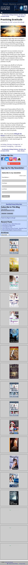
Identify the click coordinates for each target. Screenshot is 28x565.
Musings (9, 144)
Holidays (4, 144)
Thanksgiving (9, 146)
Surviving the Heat (7, 227)
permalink (18, 146)
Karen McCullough (9, 562)
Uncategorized (16, 144)
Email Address (5, 177)
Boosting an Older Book (8, 225)
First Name (4, 183)
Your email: (4, 209)
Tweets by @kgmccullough (8, 218)
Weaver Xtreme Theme (13, 563)
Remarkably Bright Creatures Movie (11, 230)
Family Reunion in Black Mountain (11, 224)
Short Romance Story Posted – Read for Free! (14, 228)
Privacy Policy (22, 563)
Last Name (4, 189)
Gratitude (3, 146)
